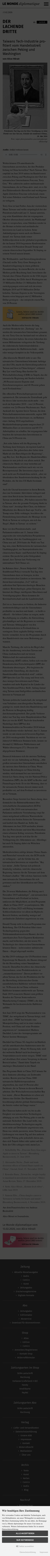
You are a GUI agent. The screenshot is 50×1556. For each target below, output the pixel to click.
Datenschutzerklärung (28, 1552)
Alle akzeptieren (25, 1533)
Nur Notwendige (25, 1540)
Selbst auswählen (26, 1546)
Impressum (44, 1552)
